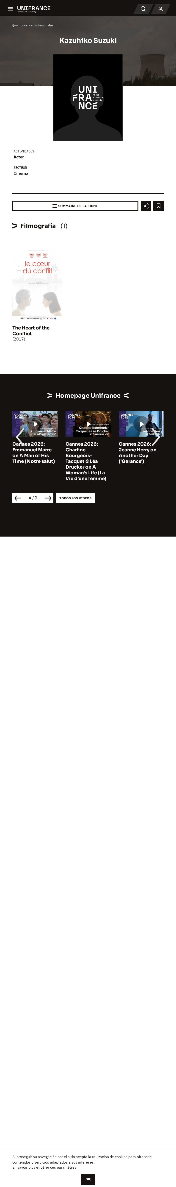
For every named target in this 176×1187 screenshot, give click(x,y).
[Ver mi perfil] (160, 9)
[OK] (88, 1179)
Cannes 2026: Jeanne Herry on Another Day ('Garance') (138, 452)
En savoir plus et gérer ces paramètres (44, 1167)
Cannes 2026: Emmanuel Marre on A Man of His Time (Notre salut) (33, 452)
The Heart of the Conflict (31, 331)
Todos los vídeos (75, 498)
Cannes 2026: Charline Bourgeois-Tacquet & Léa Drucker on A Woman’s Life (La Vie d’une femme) (86, 461)
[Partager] (146, 206)
